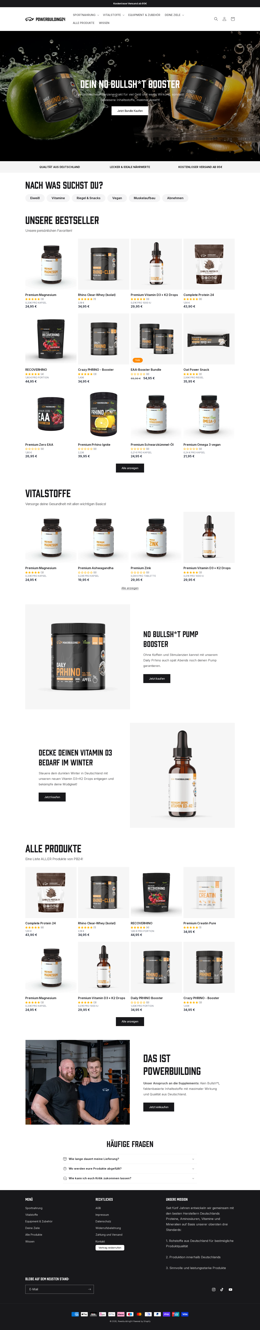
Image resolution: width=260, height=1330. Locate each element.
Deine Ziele (32, 1228)
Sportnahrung (33, 1208)
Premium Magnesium (40, 295)
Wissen (29, 1241)
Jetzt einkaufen (158, 1107)
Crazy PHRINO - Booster (96, 370)
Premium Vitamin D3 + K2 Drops (154, 295)
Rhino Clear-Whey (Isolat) (97, 295)
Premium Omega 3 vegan (202, 444)
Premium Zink (141, 568)
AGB (98, 1208)
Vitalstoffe (31, 1214)
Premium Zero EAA (39, 444)
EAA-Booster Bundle (146, 370)
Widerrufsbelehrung (108, 1228)
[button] (86, 15)
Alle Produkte (33, 1234)
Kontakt (100, 1241)
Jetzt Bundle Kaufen (130, 111)
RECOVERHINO (36, 370)
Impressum (102, 1214)
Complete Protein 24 (198, 295)
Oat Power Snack (196, 370)
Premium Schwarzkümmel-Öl (152, 444)
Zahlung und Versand (109, 1234)
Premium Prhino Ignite (94, 444)
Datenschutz (103, 1221)
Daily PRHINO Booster (147, 998)
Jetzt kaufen (157, 678)
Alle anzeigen (130, 468)
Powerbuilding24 (125, 1321)
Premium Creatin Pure (199, 923)
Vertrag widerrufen (110, 1247)
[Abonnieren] (89, 1289)
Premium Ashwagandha (95, 568)
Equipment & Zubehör (39, 1221)
